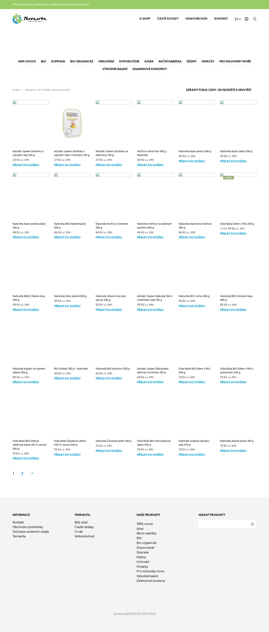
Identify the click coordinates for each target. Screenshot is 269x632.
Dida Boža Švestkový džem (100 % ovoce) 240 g (70, 442)
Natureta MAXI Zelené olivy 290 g (29, 297)
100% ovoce (145, 524)
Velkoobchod (196, 18)
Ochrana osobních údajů (31, 531)
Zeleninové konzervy (151, 580)
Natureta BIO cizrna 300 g (194, 296)
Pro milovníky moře (150, 571)
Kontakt (221, 18)
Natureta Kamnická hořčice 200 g (195, 225)
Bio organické (146, 543)
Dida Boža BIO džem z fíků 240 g (194, 370)
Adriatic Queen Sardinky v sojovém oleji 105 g (28, 153)
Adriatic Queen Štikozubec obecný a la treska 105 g (153, 370)
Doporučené (145, 547)
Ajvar (140, 528)
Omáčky (142, 566)
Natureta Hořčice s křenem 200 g (112, 225)
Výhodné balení (147, 576)
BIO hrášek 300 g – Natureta (71, 368)
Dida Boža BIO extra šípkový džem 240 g (154, 442)
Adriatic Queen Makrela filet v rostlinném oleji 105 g (154, 297)
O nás (79, 531)
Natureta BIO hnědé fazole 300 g (70, 225)
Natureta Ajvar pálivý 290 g (236, 151)
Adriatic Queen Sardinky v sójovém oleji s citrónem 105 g (72, 153)
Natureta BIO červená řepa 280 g (236, 297)
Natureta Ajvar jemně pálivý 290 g (29, 225)
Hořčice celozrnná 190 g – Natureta (152, 153)
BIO (139, 538)
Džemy (141, 557)
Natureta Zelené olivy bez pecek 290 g (111, 297)
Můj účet (81, 522)
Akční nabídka (146, 533)
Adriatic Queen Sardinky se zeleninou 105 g (112, 153)
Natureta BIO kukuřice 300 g (113, 368)
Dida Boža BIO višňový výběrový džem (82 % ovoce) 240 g (29, 444)
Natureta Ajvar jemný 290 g (195, 151)
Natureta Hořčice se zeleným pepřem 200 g (154, 225)
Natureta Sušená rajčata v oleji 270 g (194, 442)
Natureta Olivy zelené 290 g (70, 296)
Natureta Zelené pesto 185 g (237, 440)
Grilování (143, 561)
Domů (16, 90)
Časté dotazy (167, 18)
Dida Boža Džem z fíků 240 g (237, 223)
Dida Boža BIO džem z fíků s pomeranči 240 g (236, 370)
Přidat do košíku (26, 165)
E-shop (145, 18)
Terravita (19, 536)
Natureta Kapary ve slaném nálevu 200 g (29, 370)
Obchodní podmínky (28, 527)
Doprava (143, 552)
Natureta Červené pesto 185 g (113, 440)
